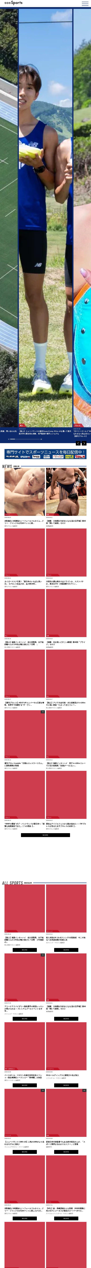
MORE (45, 835)
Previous (78, 443)
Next (84, 443)
